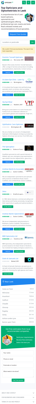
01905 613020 (19, 72)
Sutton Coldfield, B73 (19, 216)
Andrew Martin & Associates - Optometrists (19, 169)
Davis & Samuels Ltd (10, 258)
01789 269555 (8, 206)
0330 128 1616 (19, 95)
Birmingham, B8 (16, 127)
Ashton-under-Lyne (18, 318)
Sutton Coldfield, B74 (19, 172)
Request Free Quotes (18, 34)
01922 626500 (8, 274)
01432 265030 (19, 251)
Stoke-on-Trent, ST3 (19, 149)
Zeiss (4, 191)
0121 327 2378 (8, 139)
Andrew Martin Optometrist (13, 214)
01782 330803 (19, 162)
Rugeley (18, 311)
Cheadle (18, 304)
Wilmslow (18, 293)
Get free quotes (18, 380)
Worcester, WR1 (19, 60)
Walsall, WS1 (15, 261)
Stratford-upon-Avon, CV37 (21, 194)
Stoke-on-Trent (18, 289)
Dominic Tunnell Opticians (12, 57)
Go (32, 42)
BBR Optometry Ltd (9, 236)
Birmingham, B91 (19, 82)
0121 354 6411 (19, 229)
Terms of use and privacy (11, 402)
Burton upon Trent (18, 322)
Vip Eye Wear (7, 102)
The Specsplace (8, 147)
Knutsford (18, 296)
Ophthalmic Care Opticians (12, 124)
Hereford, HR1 (18, 239)
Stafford (18, 300)
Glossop (18, 307)
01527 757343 (19, 117)
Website (8, 72)
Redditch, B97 (18, 105)
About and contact (9, 393)
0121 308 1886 (19, 184)
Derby (18, 315)
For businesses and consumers (13, 397)
